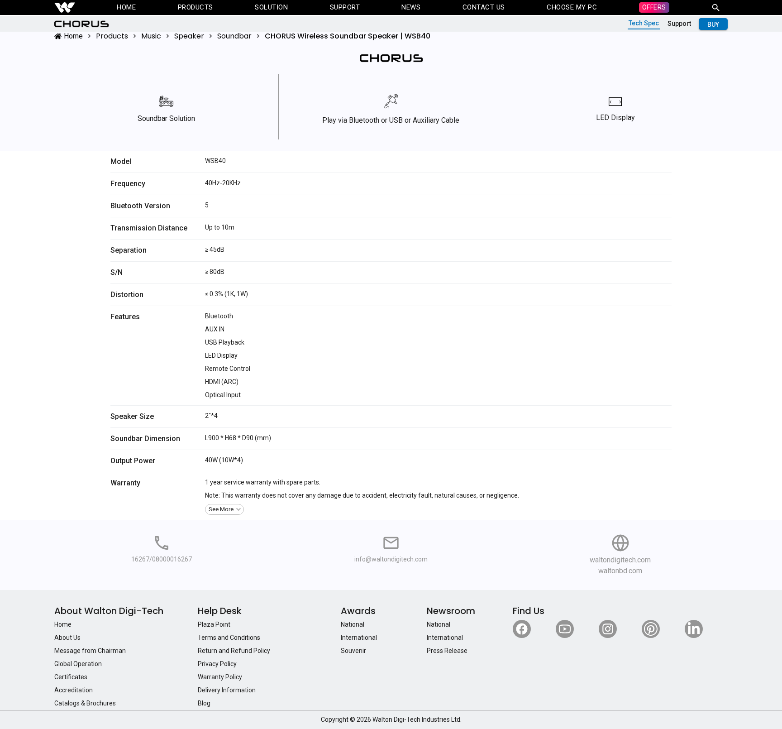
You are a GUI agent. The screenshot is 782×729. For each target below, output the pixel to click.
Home (126, 7)
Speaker (189, 36)
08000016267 (172, 559)
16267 (140, 559)
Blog (204, 703)
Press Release (447, 650)
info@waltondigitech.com (391, 559)
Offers (654, 7)
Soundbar (234, 36)
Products (195, 7)
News (410, 7)
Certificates (70, 677)
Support (345, 7)
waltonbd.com (620, 570)
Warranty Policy (220, 677)
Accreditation (73, 690)
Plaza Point (214, 624)
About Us (67, 637)
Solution (271, 7)
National (352, 624)
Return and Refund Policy (234, 650)
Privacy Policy (217, 663)
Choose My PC (572, 7)
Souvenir (353, 650)
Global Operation (78, 663)
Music (151, 36)
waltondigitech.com (620, 560)
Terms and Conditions (229, 637)
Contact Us (484, 7)
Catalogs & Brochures (85, 703)
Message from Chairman (90, 650)
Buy (713, 24)
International (359, 637)
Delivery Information (227, 690)
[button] (224, 509)
